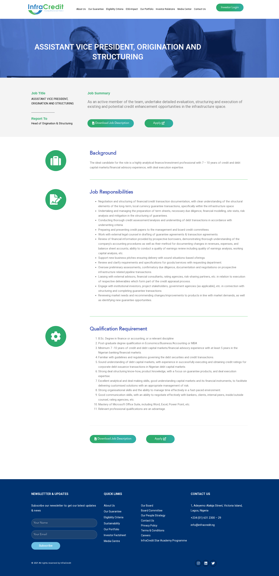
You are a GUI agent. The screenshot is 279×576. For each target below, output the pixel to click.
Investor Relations (165, 9)
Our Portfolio (146, 9)
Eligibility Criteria (114, 9)
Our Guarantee (96, 9)
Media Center (184, 9)
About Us (81, 9)
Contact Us (200, 9)
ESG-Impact (132, 9)
